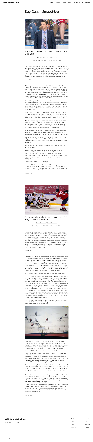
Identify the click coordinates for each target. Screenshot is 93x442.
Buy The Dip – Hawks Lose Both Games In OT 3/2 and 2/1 (46, 52)
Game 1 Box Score (41, 57)
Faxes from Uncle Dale (11, 2)
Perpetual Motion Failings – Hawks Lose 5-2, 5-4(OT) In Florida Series (46, 218)
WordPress (87, 438)
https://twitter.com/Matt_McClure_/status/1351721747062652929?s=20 (45, 273)
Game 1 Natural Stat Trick (39, 60)
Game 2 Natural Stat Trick (54, 60)
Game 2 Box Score (52, 57)
